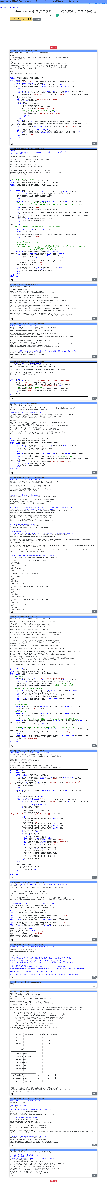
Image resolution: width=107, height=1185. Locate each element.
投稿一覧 (15, 7)
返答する (53, 47)
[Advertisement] (53, 35)
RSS (105, 3)
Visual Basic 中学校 (5, 7)
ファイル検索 (27, 19)
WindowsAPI (15, 19)
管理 (94, 143)
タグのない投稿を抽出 (95, 3)
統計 (102, 3)
